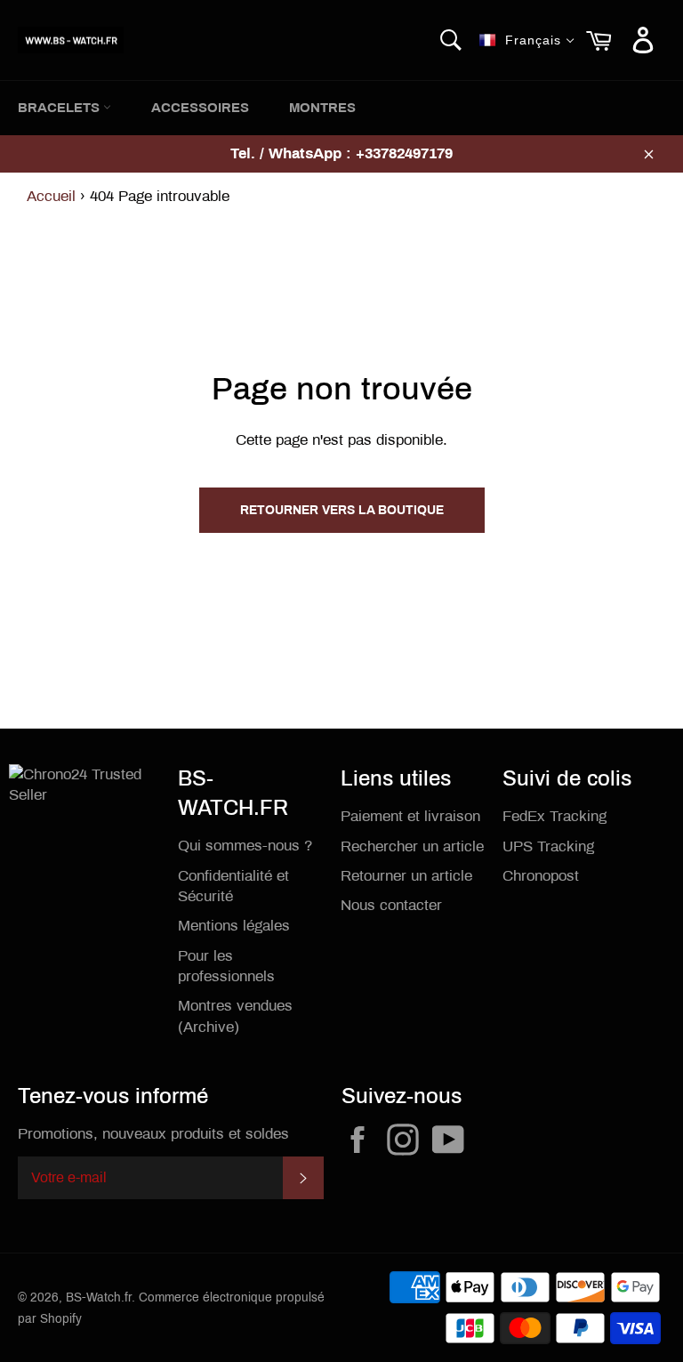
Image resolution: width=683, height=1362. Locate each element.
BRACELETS (60, 108)
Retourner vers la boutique (342, 510)
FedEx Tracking (554, 816)
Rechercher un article (412, 846)
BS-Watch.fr (99, 1297)
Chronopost (540, 875)
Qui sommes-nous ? (245, 845)
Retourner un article (406, 875)
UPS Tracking (548, 846)
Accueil (51, 196)
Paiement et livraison (410, 816)
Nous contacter (391, 905)
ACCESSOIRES (200, 108)
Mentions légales (234, 925)
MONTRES (322, 108)
